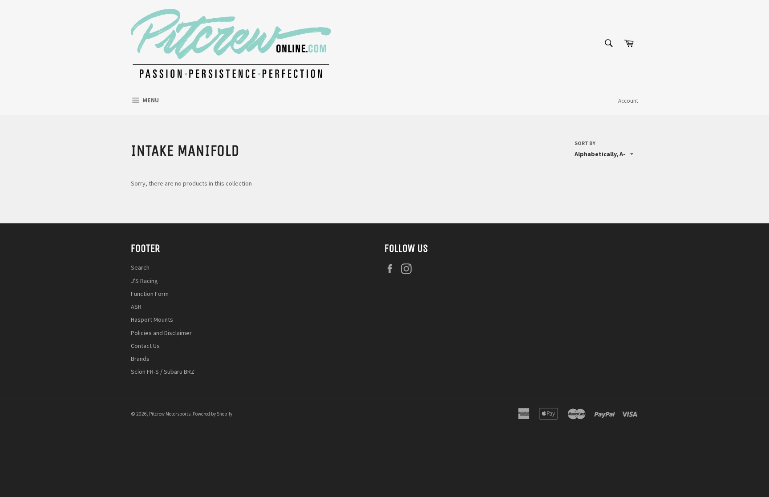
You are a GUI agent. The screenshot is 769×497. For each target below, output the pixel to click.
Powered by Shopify (212, 414)
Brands (140, 359)
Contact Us (145, 346)
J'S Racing (144, 281)
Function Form (150, 294)
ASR (136, 307)
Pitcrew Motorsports (169, 414)
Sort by (585, 143)
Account (628, 101)
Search (140, 267)
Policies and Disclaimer (161, 333)
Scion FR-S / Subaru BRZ (162, 372)
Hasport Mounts (152, 319)
